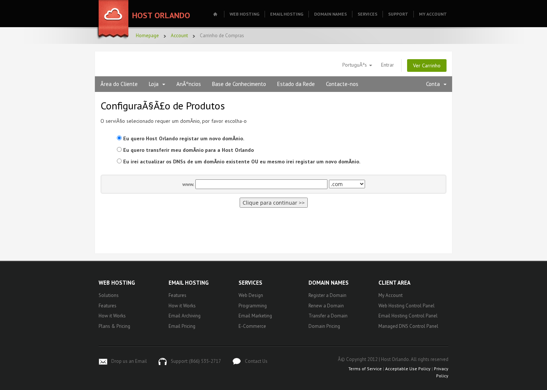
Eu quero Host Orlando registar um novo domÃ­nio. (183, 138)
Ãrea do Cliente (119, 83)
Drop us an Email (129, 361)
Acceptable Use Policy (408, 368)
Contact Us (256, 361)
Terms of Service (365, 368)
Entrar (387, 64)
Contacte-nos (342, 83)
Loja (155, 83)
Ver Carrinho (427, 65)
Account (179, 35)
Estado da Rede (296, 83)
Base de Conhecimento (239, 83)
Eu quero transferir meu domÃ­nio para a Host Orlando (188, 150)
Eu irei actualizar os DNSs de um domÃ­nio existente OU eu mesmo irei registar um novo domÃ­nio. (241, 161)
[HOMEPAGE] (216, 14)
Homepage (147, 35)
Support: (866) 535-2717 (196, 361)
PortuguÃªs (355, 64)
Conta (434, 83)
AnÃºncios (188, 83)
